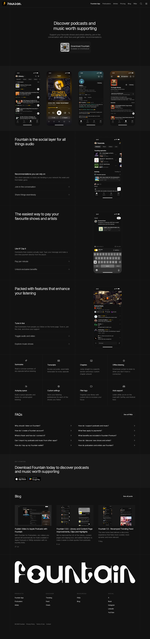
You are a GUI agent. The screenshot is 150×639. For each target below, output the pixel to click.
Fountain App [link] (95, 4)
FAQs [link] (135, 4)
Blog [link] (129, 4)
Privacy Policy (30, 624)
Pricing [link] (122, 4)
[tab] (43, 425)
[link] (11, 4)
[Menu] (146, 3)
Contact (48, 624)
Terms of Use (40, 624)
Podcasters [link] (107, 4)
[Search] (141, 3)
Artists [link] (115, 4)
